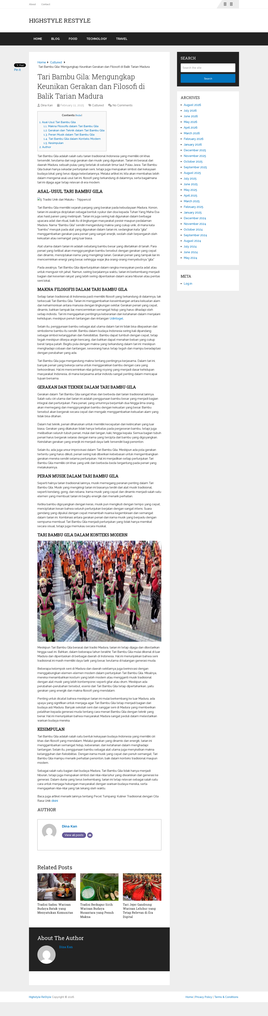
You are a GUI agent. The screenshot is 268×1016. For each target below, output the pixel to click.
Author (45, 147)
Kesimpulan (53, 143)
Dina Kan (47, 105)
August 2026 (192, 105)
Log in (188, 283)
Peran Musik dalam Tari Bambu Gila (69, 134)
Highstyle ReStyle (60, 20)
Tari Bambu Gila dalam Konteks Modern (72, 138)
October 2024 (193, 229)
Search (208, 78)
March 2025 (192, 201)
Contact (45, 4)
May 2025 (190, 190)
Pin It (17, 70)
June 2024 (191, 252)
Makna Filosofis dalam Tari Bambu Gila (71, 126)
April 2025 (190, 195)
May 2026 (190, 122)
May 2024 (190, 258)
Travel (121, 39)
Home (38, 39)
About (32, 4)
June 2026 (191, 116)
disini (54, 800)
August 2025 (192, 173)
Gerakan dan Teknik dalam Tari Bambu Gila (74, 130)
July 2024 (190, 246)
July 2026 (190, 110)
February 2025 (193, 207)
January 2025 (193, 212)
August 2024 (192, 241)
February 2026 (193, 139)
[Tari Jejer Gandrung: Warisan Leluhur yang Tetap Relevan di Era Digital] (142, 887)
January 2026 (193, 144)
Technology (96, 39)
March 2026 (192, 133)
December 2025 (195, 150)
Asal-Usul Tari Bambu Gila (57, 122)
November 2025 (195, 156)
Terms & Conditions (226, 997)
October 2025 (193, 161)
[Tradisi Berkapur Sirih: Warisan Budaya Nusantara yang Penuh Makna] (99, 887)
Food (73, 39)
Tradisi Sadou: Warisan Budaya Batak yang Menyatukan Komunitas (55, 909)
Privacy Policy (203, 997)
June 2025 (191, 184)
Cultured (98, 105)
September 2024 (195, 235)
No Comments (122, 105)
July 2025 (190, 178)
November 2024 (195, 224)
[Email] (90, 835)
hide (78, 115)
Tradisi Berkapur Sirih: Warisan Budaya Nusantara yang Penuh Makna (97, 911)
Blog (55, 39)
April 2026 (190, 127)
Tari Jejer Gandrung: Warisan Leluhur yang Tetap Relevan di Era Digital (139, 911)
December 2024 (195, 218)
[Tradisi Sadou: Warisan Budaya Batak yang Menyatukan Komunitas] (56, 887)
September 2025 (195, 167)
